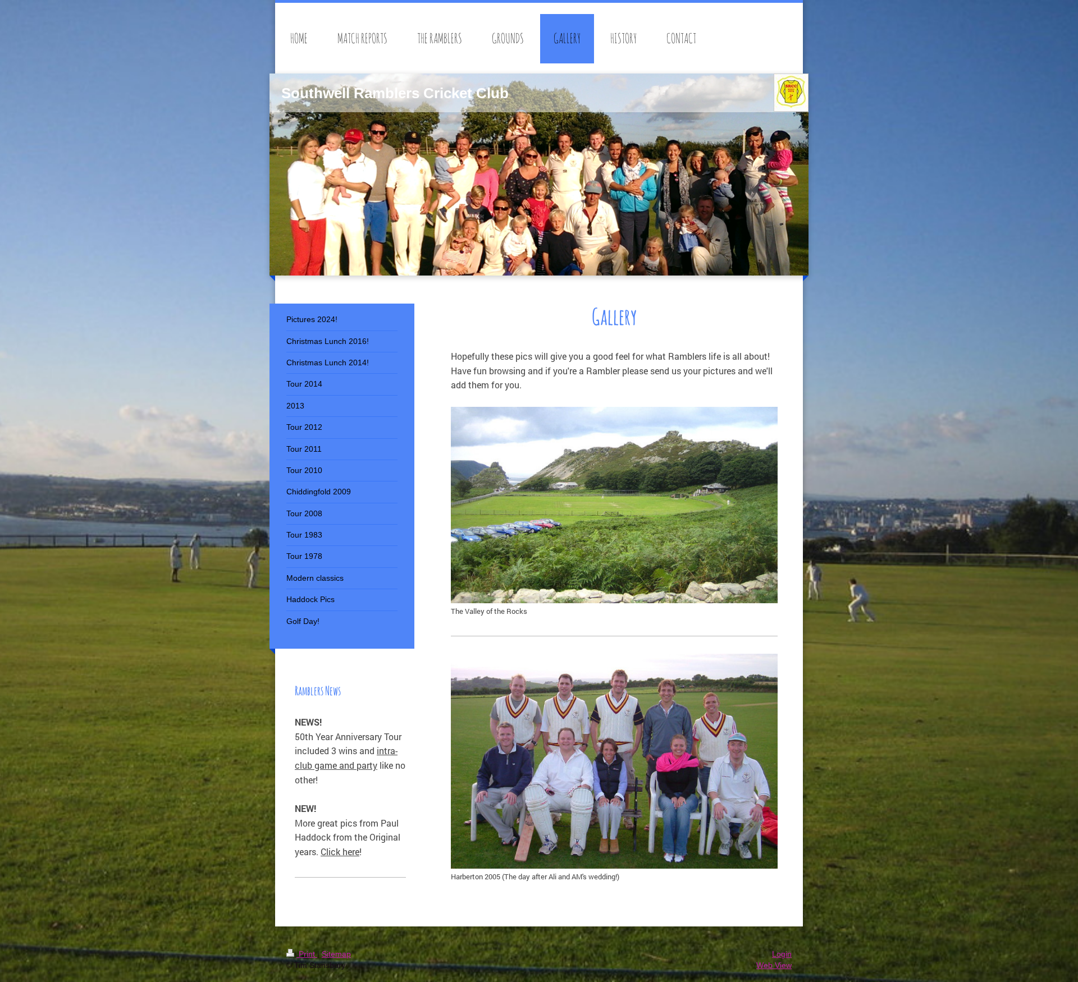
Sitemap (336, 953)
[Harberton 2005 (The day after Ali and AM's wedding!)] (614, 761)
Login (782, 953)
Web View (774, 965)
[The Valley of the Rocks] (614, 505)
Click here (340, 851)
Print (306, 953)
